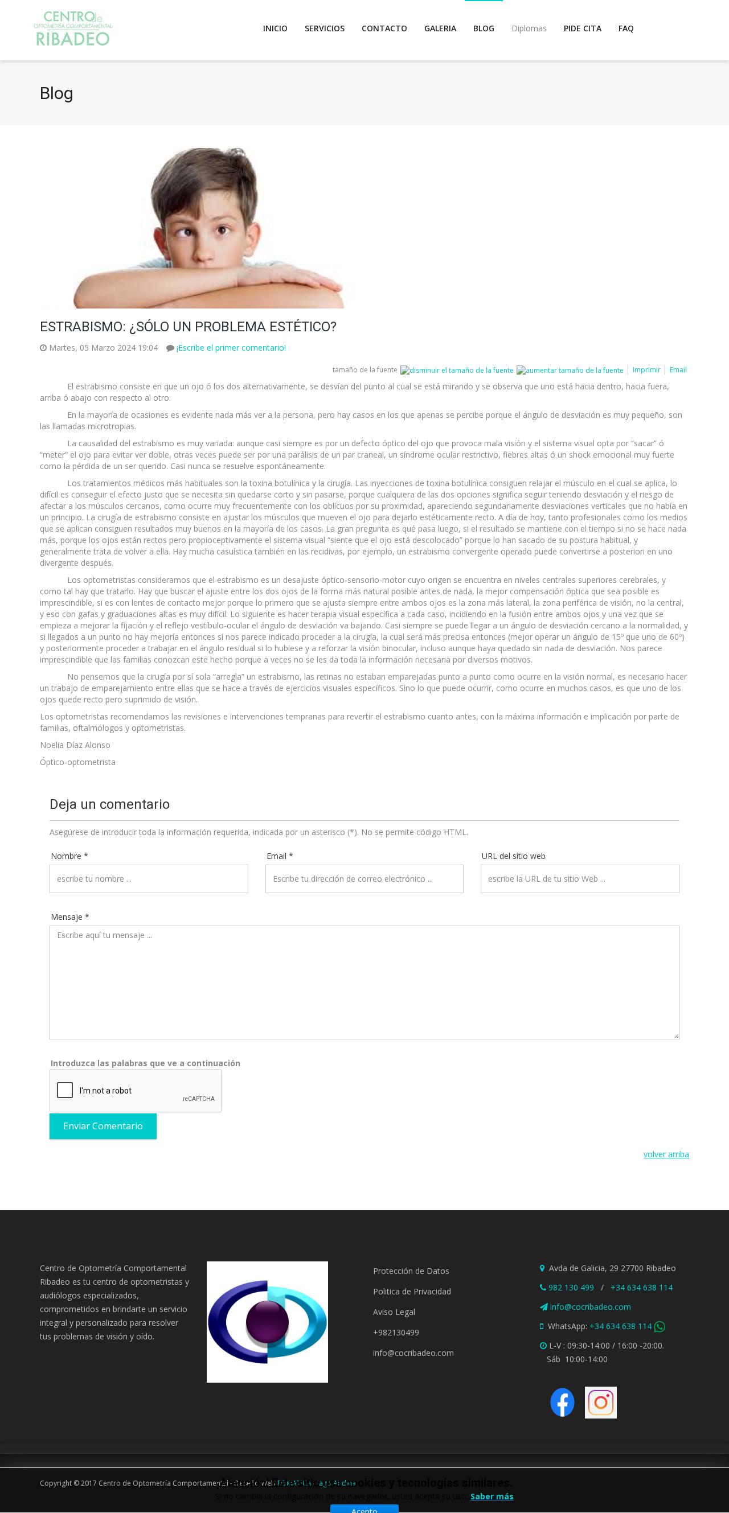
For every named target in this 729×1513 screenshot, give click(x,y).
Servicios (325, 28)
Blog (483, 28)
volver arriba (666, 1154)
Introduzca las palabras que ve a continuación (145, 1063)
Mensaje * (70, 916)
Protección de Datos (411, 1270)
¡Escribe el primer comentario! (231, 347)
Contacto (384, 28)
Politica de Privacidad (412, 1291)
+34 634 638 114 (642, 1287)
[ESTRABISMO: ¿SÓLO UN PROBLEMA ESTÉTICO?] (359, 228)
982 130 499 (571, 1287)
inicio (275, 28)
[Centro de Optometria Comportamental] (72, 29)
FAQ (626, 28)
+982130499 (396, 1332)
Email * (280, 855)
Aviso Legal (394, 1311)
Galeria (440, 28)
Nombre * (69, 855)
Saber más (492, 1496)
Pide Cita (582, 28)
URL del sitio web (514, 855)
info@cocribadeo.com (413, 1352)
